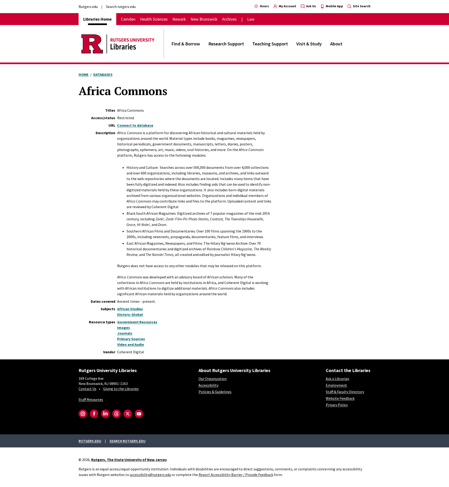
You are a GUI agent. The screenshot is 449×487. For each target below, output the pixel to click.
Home (84, 74)
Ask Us (310, 6)
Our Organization (213, 378)
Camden (128, 19)
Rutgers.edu (88, 6)
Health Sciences (154, 19)
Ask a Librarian (337, 378)
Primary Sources (131, 338)
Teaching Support (270, 44)
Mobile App (334, 6)
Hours (264, 6)
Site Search (361, 6)
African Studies (130, 308)
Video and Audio (130, 344)
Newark (179, 19)
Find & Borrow (185, 44)
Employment (336, 385)
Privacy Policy (337, 404)
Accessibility (208, 385)
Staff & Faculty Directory (345, 391)
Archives (229, 19)
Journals (124, 333)
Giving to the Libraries (121, 388)
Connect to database (135, 125)
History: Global (130, 314)
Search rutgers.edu (121, 6)
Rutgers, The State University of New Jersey (129, 459)
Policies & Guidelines (215, 391)
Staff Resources (91, 399)
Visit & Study (309, 44)
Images (123, 327)
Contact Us (87, 388)
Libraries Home (97, 19)
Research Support (226, 44)
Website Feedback (340, 398)
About (336, 44)
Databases (102, 74)
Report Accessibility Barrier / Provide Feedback (236, 474)
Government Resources (137, 322)
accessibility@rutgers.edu (150, 474)
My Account (287, 6)
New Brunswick (204, 19)
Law (250, 19)
